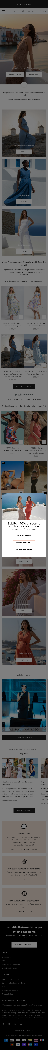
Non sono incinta (24, 550)
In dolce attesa (24, 535)
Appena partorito (24, 543)
